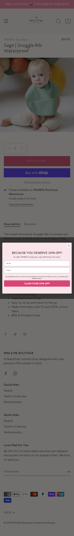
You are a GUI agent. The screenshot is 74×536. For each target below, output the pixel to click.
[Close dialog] (69, 245)
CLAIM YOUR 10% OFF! (37, 283)
